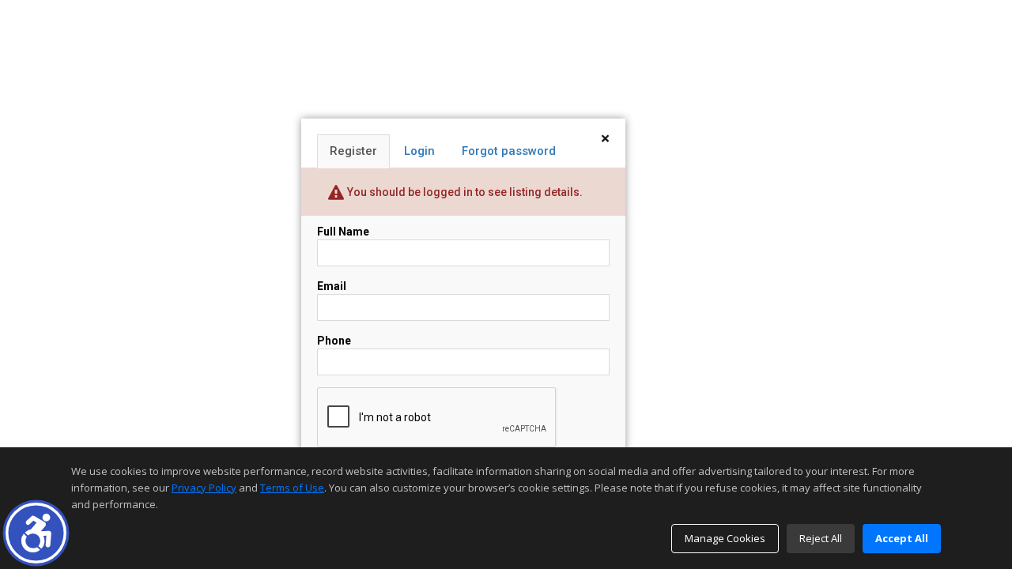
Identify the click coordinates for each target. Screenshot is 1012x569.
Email (331, 286)
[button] (36, 533)
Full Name (343, 231)
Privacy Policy (204, 487)
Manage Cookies (725, 538)
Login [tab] (419, 151)
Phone (334, 340)
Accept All (901, 538)
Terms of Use (292, 487)
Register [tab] (353, 151)
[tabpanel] (463, 358)
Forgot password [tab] (509, 151)
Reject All (820, 538)
